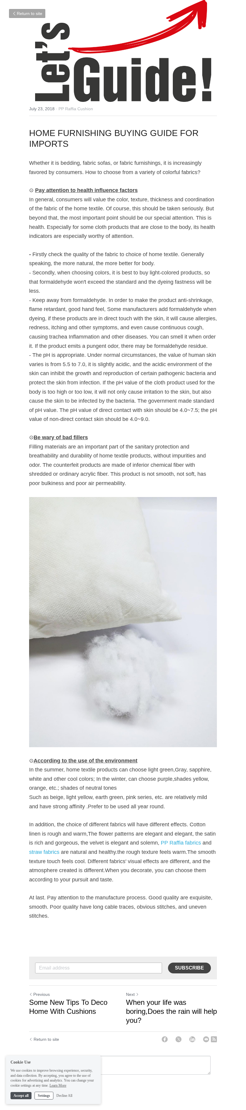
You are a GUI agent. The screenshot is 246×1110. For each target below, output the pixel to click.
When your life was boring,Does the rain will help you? (171, 1011)
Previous (41, 994)
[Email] (206, 1039)
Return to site (29, 13)
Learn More (58, 1085)
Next (130, 994)
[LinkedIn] (192, 1039)
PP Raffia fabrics (181, 843)
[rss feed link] (214, 1039)
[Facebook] (165, 1039)
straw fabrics (44, 852)
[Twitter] (179, 1039)
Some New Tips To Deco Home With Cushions (68, 1006)
